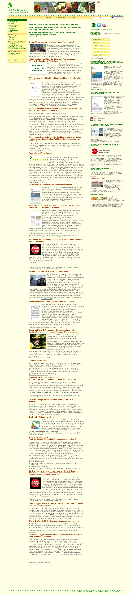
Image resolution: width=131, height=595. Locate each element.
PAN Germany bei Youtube (18, 48)
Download (32, 233)
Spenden (48, 17)
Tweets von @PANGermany (98, 58)
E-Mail (106, 591)
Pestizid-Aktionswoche (66, 64)
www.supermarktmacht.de (113, 206)
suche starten (117, 18)
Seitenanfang (88, 591)
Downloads (11, 26)
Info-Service (61, 17)
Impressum (13, 37)
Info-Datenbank (13, 25)
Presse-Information (35, 134)
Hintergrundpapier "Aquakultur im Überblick (43, 170)
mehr (59, 56)
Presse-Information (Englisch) (38, 375)
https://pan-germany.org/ (37, 36)
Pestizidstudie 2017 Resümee (38, 466)
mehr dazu (69, 105)
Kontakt (73, 17)
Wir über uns (12, 21)
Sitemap (12, 39)
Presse (10, 23)
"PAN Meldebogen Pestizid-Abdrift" (105, 189)
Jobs (10, 31)
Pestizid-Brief (12, 30)
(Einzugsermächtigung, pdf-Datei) (109, 33)
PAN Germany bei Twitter (17, 47)
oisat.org (12, 44)
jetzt (99, 32)
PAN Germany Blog (15, 45)
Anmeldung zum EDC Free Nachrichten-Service (103, 164)
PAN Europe (13, 55)
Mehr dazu (67, 518)
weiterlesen (75, 392)
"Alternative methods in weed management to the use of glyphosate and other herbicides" (62, 427)
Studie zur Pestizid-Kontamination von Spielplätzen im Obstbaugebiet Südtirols (54, 468)
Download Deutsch (99, 118)
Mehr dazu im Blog (47, 299)
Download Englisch (99, 120)
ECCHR (31, 546)
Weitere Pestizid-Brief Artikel (38, 182)
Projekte (11, 28)
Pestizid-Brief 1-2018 (35, 180)
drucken (117, 591)
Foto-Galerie (67, 74)
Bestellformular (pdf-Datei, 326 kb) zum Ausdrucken (104, 141)
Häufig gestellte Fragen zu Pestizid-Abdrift (102, 191)
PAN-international (15, 53)
